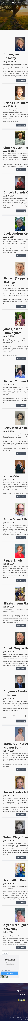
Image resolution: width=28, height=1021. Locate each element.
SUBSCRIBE (10, 973)
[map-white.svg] (22, 994)
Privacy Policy (20, 1019)
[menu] (25, 3)
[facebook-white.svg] (18, 994)
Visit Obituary (21, 80)
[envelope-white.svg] (20, 994)
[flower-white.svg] (24, 994)
